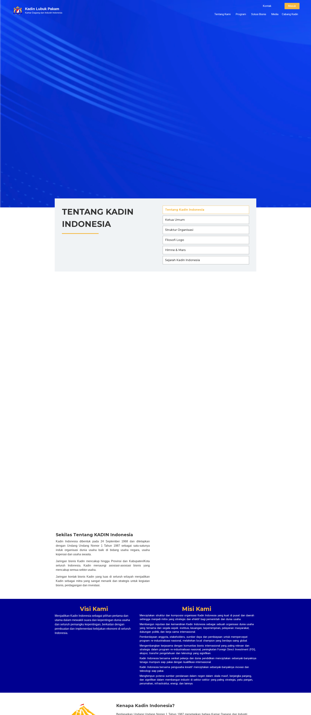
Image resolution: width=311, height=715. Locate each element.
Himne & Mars (175, 250)
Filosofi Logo (174, 240)
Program (241, 14)
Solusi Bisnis (258, 14)
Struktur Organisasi (179, 230)
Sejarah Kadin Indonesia (182, 260)
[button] (267, 6)
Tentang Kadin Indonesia (184, 209)
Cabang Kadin (290, 14)
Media (274, 14)
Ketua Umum (175, 219)
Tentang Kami (222, 14)
